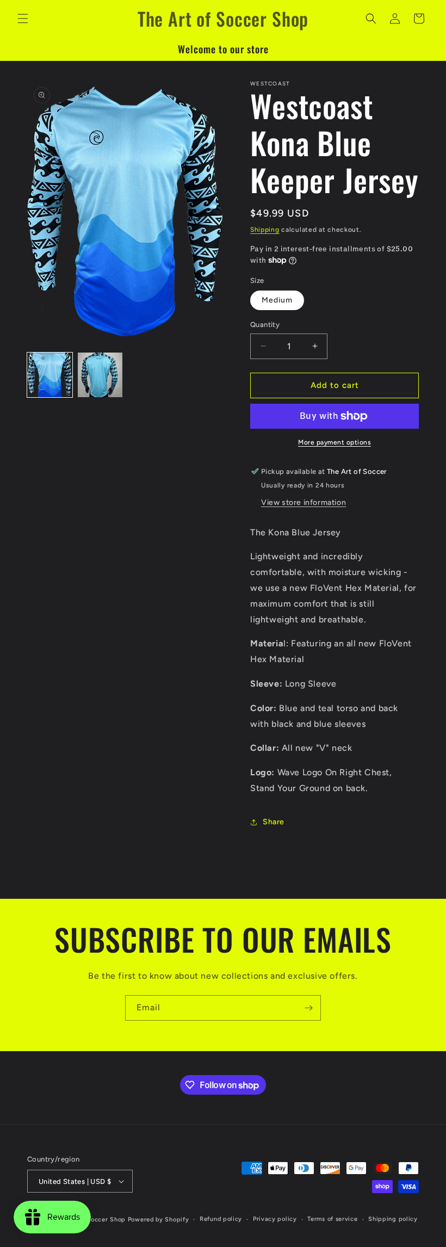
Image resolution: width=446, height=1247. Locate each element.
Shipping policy (393, 1219)
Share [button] (273, 821)
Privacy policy (275, 1219)
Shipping (265, 229)
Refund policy (221, 1219)
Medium (277, 300)
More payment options (334, 442)
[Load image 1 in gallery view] (49, 375)
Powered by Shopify (158, 1219)
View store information (303, 502)
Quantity (265, 324)
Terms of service (332, 1219)
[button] (23, 18)
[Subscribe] (308, 1008)
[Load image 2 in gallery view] (100, 375)
